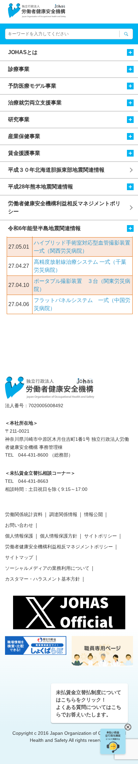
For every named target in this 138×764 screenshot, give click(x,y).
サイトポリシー (100, 536)
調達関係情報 (63, 514)
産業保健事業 (24, 136)
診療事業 (18, 69)
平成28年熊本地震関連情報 (40, 186)
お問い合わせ (19, 525)
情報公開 (93, 514)
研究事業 (18, 119)
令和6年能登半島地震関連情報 (44, 228)
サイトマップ (19, 557)
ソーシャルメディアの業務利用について (47, 568)
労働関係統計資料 (24, 514)
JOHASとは (23, 52)
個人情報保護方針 (58, 536)
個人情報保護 (19, 536)
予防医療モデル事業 (32, 86)
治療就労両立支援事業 (35, 102)
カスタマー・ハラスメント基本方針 (42, 579)
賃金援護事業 (24, 153)
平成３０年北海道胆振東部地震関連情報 (56, 170)
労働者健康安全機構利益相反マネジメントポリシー (64, 207)
